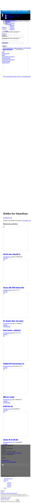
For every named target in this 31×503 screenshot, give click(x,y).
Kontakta (9, 482)
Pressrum (9, 485)
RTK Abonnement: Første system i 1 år (13, 76)
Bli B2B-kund (5, 12)
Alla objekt (25, 220)
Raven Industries (10, 21)
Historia (9, 484)
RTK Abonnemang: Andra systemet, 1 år (14, 48)
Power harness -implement (12, 330)
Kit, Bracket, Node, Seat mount (13, 321)
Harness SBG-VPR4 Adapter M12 (13, 287)
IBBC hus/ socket (8, 397)
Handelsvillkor (6, 460)
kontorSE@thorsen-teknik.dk (13, 453)
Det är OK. (7, 498)
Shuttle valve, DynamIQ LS (11, 254)
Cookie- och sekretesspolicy (9, 462)
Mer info (3, 498)
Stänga (2, 491)
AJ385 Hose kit (8, 406)
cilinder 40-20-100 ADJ (10, 439)
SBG (16, 21)
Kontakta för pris (7, 217)
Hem (4, 21)
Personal (9, 486)
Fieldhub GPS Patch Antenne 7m (13, 363)
